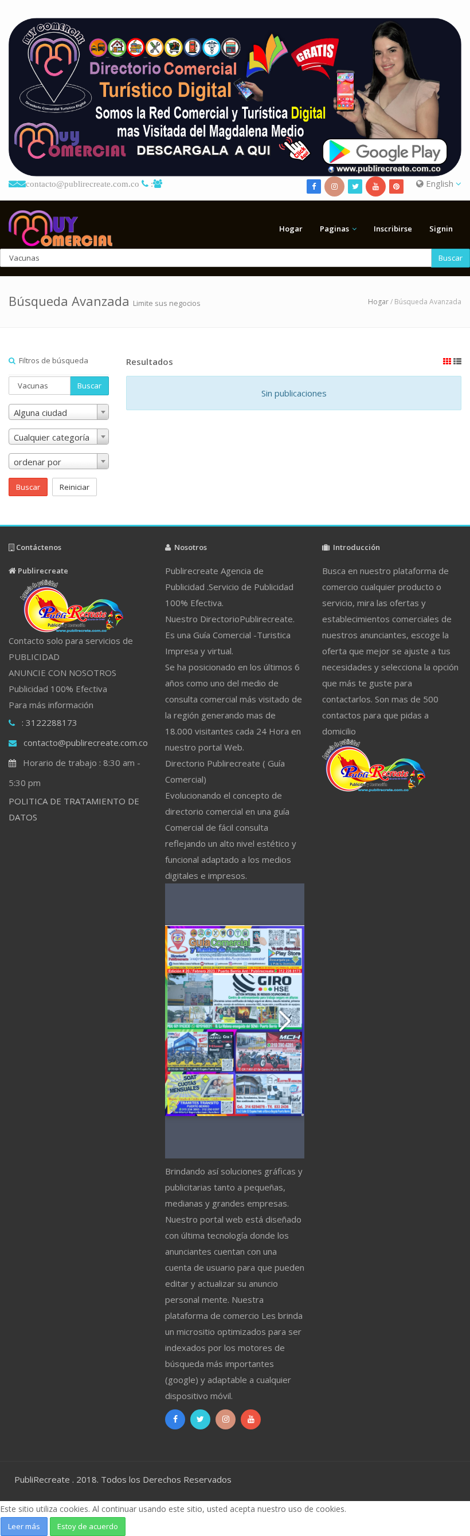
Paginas (334, 228)
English (440, 183)
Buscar (450, 258)
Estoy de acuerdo (87, 1526)
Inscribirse (393, 228)
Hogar (291, 228)
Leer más (24, 1526)
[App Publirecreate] (235, 97)
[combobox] (59, 412)
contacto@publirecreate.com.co (82, 183)
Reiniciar (74, 487)
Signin (441, 228)
